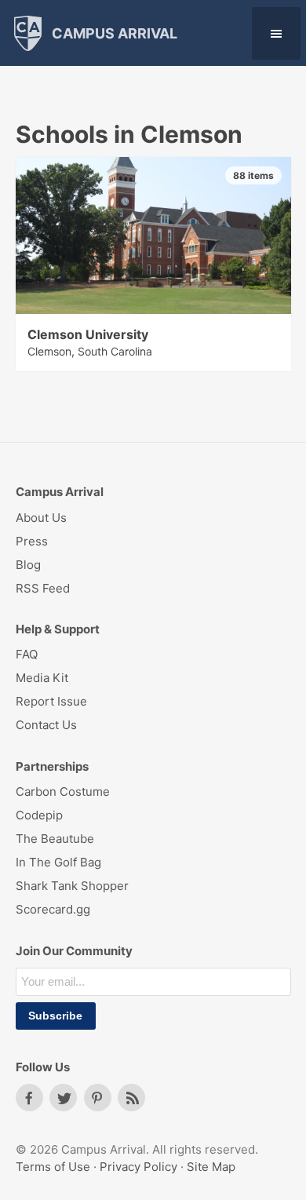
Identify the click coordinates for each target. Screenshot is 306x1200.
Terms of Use (53, 1166)
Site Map (211, 1166)
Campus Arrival (113, 32)
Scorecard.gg (53, 909)
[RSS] (131, 1097)
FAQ (27, 654)
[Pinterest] (97, 1097)
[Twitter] (63, 1097)
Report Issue (51, 701)
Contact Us (46, 724)
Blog (28, 564)
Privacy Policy (138, 1166)
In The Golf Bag (58, 862)
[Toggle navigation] (276, 33)
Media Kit (42, 677)
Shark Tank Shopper (72, 885)
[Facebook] (29, 1097)
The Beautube (55, 838)
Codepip (39, 815)
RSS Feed (43, 588)
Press (32, 541)
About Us (41, 517)
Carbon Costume (63, 791)
